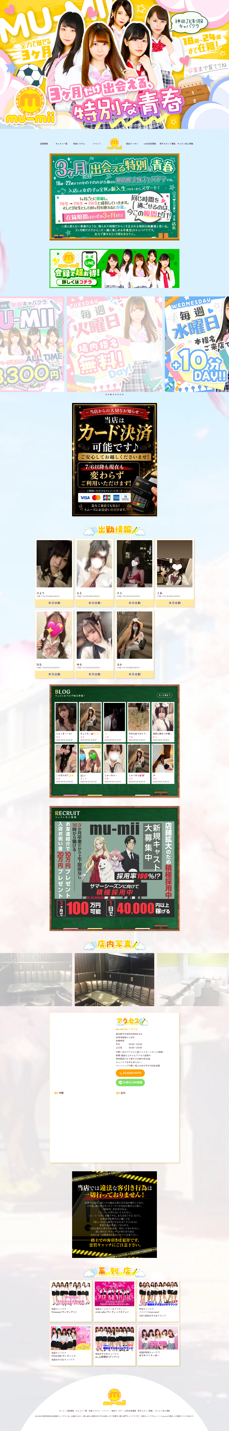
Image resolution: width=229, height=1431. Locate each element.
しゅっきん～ (111, 775)
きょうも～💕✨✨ (89, 733)
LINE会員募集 (150, 143)
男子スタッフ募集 (167, 143)
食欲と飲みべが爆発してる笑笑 (168, 733)
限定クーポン (132, 143)
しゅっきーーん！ (64, 733)
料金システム (79, 143)
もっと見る (163, 695)
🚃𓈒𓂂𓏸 (83, 775)
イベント (97, 143)
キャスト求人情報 (185, 143)
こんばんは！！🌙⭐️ (65, 775)
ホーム (62, 1411)
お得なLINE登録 (132, 1082)
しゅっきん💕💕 (137, 775)
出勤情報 (44, 143)
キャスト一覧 (61, 143)
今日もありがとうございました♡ (144, 733)
